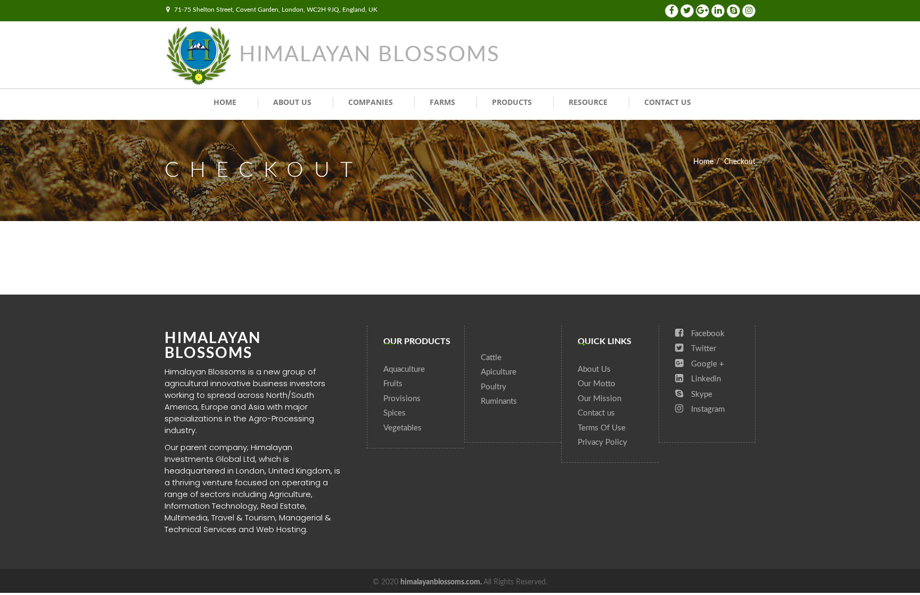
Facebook (707, 334)
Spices (394, 413)
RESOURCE (588, 102)
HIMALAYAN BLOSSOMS (369, 55)
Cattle (491, 358)
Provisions (402, 399)
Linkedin (705, 379)
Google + (706, 364)
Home (224, 102)
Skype (700, 394)
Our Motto (596, 384)
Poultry (493, 387)
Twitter (702, 349)
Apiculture (498, 372)
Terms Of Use (602, 428)
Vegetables (402, 428)
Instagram (707, 409)
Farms (442, 102)
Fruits (392, 384)
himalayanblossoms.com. (441, 582)
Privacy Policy (602, 442)
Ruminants (499, 401)
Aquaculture (404, 369)
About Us (292, 102)
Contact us (667, 102)
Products (512, 102)
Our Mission (599, 399)
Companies (370, 102)
